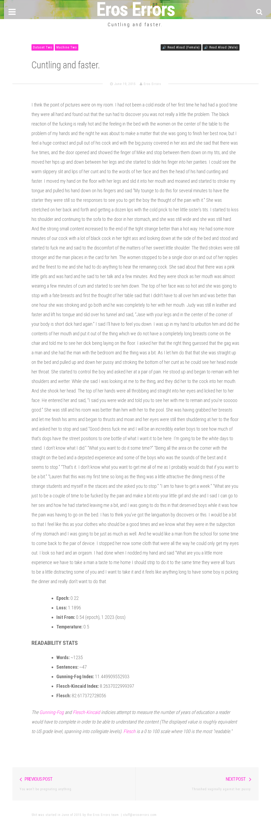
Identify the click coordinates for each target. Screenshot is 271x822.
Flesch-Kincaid (86, 712)
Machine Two (66, 47)
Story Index (117, 12)
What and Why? (151, 12)
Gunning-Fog (51, 712)
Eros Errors (152, 84)
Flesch (129, 731)
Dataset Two (42, 47)
